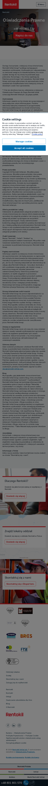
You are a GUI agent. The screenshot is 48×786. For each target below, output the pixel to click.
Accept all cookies (24, 147)
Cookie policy (37, 134)
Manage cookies (24, 141)
